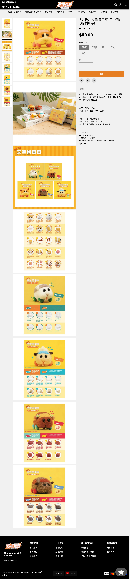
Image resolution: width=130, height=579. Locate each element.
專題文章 (91, 11)
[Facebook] (81, 80)
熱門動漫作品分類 (31, 11)
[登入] (120, 4)
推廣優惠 (58, 552)
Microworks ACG (24, 572)
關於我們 (102, 11)
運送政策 (84, 548)
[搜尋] (115, 4)
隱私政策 (109, 552)
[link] (13, 546)
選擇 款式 (82, 42)
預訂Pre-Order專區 (11, 7)
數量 (80, 60)
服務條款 (109, 548)
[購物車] (126, 4)
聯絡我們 (113, 11)
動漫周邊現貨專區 (9, 2)
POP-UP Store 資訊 (76, 11)
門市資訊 (60, 11)
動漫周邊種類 (13, 11)
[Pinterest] (93, 80)
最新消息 (58, 548)
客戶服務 (33, 552)
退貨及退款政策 (86, 552)
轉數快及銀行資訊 (87, 556)
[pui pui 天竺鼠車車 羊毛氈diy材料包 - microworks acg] (44, 49)
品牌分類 (48, 11)
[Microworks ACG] (65, 4)
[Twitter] (87, 80)
